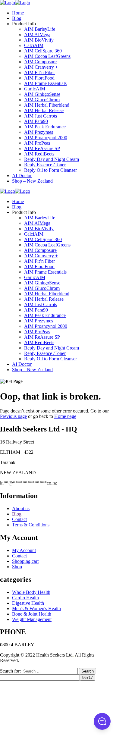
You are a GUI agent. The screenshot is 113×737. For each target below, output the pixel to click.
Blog (16, 18)
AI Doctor (22, 175)
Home (18, 12)
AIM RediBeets (39, 153)
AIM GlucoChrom (42, 99)
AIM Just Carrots (40, 115)
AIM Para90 (36, 121)
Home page (65, 416)
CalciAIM (33, 45)
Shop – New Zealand (32, 180)
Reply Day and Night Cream (51, 159)
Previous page (13, 416)
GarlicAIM (34, 88)
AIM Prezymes (38, 132)
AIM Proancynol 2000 (45, 137)
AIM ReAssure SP (42, 148)
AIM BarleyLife (39, 29)
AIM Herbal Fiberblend (46, 105)
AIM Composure (40, 61)
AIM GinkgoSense (42, 94)
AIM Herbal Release (44, 110)
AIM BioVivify (39, 39)
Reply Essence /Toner (45, 164)
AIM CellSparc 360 (43, 50)
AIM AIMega (37, 34)
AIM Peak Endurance (45, 126)
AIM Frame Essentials (45, 83)
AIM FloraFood (39, 77)
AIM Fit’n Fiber (39, 72)
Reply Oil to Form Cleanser (50, 170)
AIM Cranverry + (41, 67)
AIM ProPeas (37, 143)
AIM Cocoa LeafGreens (47, 56)
